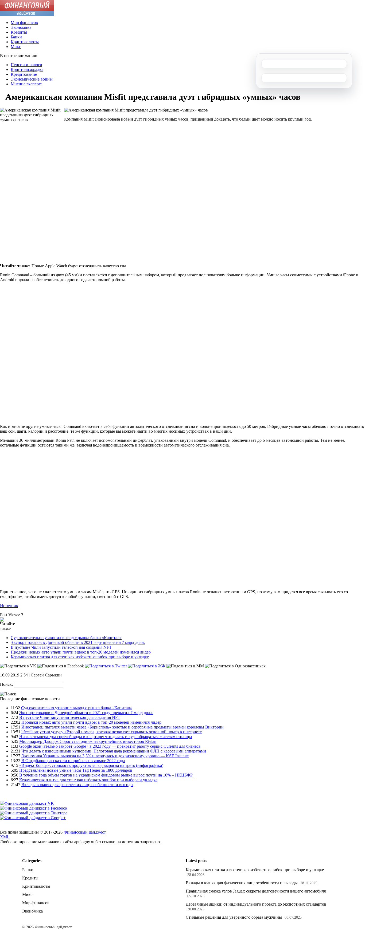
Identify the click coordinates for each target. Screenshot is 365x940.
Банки (16, 37)
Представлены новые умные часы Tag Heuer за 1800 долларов (75, 770)
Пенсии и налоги (26, 64)
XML (5, 837)
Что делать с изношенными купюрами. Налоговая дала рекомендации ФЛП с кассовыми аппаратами (113, 751)
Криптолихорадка (27, 69)
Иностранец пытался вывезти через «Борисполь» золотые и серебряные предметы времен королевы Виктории (122, 727)
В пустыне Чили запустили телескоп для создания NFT (61, 647)
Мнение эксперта (26, 84)
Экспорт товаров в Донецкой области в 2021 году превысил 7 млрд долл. (78, 642)
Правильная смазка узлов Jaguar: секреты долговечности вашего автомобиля (256, 891)
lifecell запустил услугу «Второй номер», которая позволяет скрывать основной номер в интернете (111, 732)
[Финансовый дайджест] (27, 14)
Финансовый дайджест (85, 832)
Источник (9, 605)
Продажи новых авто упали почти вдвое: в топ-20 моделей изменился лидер (81, 652)
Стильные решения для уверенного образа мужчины (234, 917)
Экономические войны (32, 79)
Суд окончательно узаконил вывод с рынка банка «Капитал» (66, 637)
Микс (16, 46)
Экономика (21, 27)
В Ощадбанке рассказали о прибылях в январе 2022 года (73, 760)
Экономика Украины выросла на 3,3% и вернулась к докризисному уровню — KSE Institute (105, 756)
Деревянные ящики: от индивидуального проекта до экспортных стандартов (256, 904)
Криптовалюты (25, 41)
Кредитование (24, 74)
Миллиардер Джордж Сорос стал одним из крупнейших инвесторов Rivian (87, 741)
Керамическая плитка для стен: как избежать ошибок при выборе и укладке (80, 657)
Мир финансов (24, 22)
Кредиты (19, 32)
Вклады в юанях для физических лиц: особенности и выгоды (77, 784)
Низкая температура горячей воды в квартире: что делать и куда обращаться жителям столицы (105, 736)
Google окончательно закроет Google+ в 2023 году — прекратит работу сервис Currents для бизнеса (109, 746)
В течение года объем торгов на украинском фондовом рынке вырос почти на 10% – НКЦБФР (106, 775)
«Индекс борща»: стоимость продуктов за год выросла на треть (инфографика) (91, 765)
